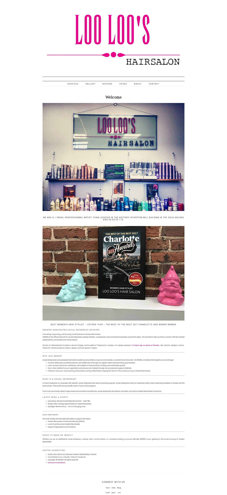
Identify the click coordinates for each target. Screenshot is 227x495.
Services (73, 84)
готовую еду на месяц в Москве (145, 345)
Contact (154, 84)
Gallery (91, 84)
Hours (123, 84)
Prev (46, 77)
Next (181, 77)
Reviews (107, 84)
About (138, 84)
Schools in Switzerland (56, 463)
